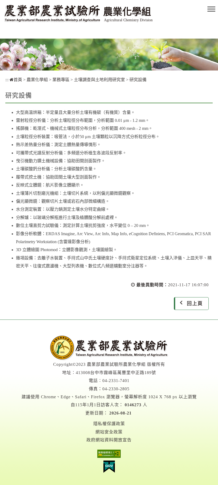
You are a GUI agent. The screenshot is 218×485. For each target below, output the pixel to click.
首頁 (18, 79)
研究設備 (137, 79)
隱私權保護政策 (109, 423)
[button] (211, 9)
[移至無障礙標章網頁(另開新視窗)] (109, 455)
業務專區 (60, 79)
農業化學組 (37, 79)
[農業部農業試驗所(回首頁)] (109, 347)
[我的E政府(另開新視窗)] (109, 468)
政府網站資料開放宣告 (109, 440)
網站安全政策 (109, 432)
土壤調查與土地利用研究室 (99, 79)
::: (7, 79)
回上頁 (195, 303)
